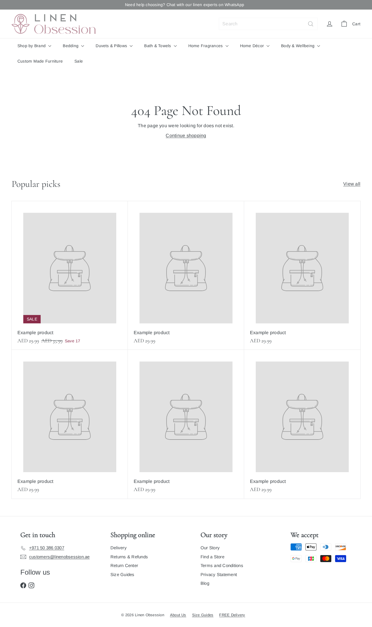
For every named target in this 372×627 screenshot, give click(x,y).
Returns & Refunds (129, 556)
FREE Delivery (232, 615)
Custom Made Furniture (40, 61)
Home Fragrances (206, 45)
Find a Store (212, 556)
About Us (178, 615)
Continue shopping (186, 135)
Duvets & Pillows (112, 45)
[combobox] (268, 24)
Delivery (118, 547)
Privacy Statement (219, 574)
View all (351, 183)
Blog (205, 583)
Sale (78, 61)
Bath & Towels (158, 45)
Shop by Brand (32, 45)
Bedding (71, 45)
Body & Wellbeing (298, 45)
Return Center (124, 565)
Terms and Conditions (222, 565)
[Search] (311, 24)
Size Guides (122, 574)
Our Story (210, 547)
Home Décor (252, 45)
